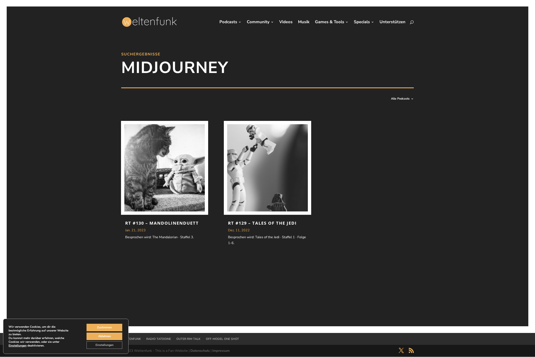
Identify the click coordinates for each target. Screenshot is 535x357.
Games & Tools (329, 22)
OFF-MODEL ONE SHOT (222, 339)
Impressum (221, 350)
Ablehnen (104, 336)
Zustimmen (104, 327)
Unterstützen (392, 22)
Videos (286, 22)
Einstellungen (18, 346)
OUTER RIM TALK (188, 339)
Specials (362, 22)
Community (258, 22)
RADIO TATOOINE (158, 339)
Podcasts (228, 22)
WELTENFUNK (131, 339)
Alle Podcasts (400, 99)
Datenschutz (200, 350)
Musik (304, 22)
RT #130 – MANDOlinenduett (162, 223)
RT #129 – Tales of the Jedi (262, 223)
